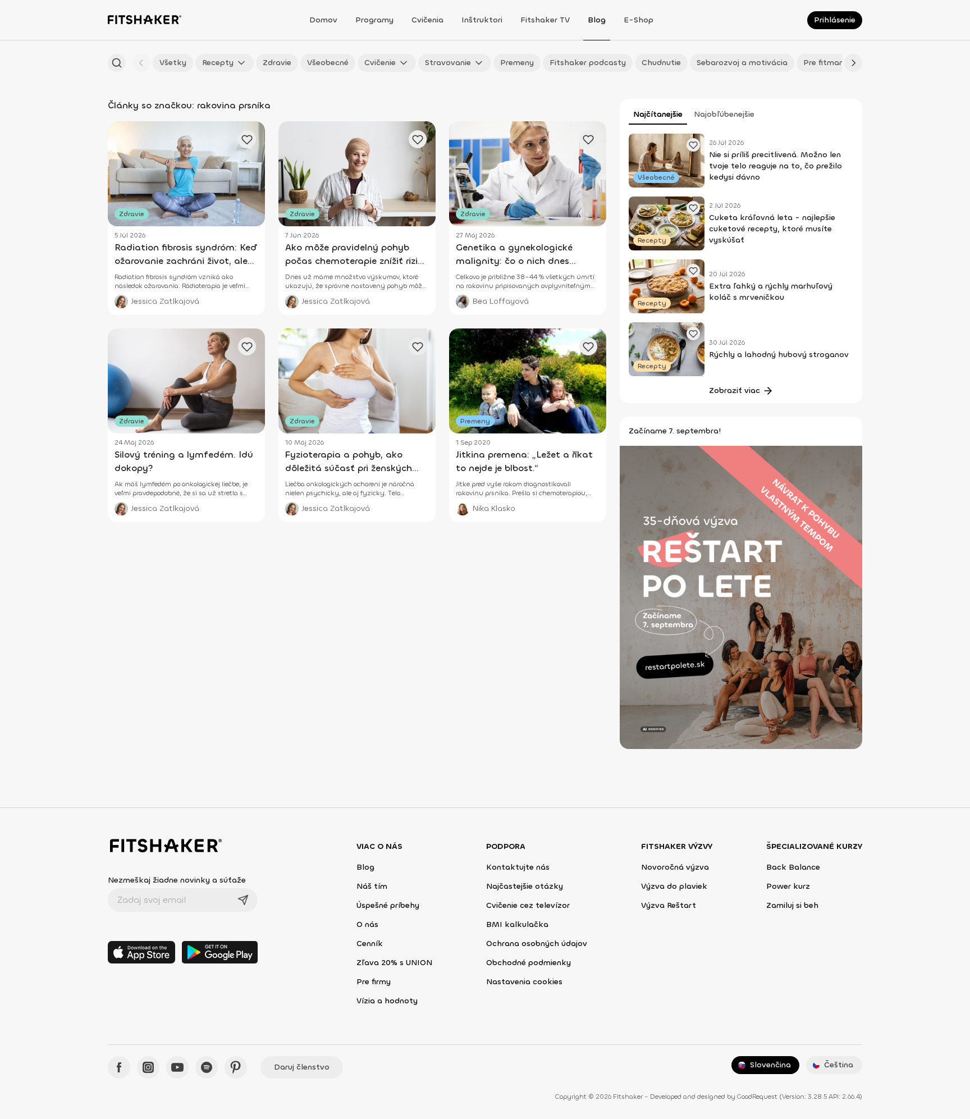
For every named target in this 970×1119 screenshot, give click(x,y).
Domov (323, 20)
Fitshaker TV (545, 20)
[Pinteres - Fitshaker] (236, 1067)
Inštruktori (481, 20)
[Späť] (141, 63)
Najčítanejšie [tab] (658, 114)
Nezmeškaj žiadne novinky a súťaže (177, 880)
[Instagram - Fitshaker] (148, 1067)
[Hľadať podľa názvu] (117, 63)
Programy (374, 20)
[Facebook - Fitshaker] (119, 1067)
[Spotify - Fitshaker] (206, 1067)
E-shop (638, 20)
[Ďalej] (853, 63)
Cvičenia (427, 20)
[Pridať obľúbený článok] (693, 145)
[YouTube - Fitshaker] (177, 1067)
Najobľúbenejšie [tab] (724, 114)
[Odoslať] (243, 900)
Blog (597, 20)
